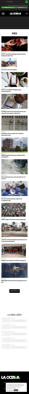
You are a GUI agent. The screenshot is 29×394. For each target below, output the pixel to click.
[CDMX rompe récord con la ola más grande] (13, 210)
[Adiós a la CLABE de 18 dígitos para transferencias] (14, 79)
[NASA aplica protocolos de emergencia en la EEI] (14, 270)
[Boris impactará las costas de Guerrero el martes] (14, 166)
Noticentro (3, 52)
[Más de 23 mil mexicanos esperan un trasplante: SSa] (14, 188)
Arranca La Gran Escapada (9, 69)
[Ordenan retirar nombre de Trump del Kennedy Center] (14, 123)
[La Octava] (15, 13)
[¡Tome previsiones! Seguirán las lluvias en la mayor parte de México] (14, 229)
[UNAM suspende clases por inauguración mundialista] (14, 144)
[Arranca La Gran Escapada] (9, 62)
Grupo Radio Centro (16, 382)
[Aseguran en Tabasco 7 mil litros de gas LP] (13, 251)
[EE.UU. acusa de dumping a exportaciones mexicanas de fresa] (14, 43)
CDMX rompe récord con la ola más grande (13, 219)
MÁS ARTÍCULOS (14, 291)
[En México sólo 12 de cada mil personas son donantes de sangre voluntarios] (14, 101)
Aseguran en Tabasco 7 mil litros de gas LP (13, 260)
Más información (10, 390)
